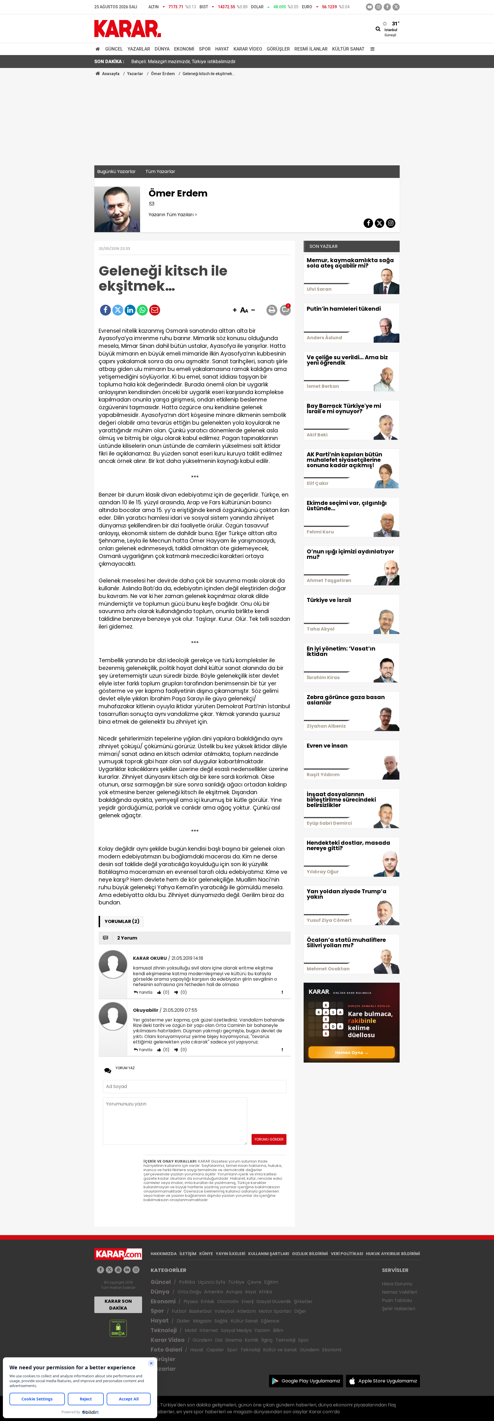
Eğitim (271, 1282)
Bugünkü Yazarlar (116, 171)
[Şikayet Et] (282, 992)
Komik (251, 1340)
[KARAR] (127, 28)
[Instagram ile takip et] (136, 1269)
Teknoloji (164, 1330)
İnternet (209, 1330)
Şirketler (303, 1301)
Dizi (218, 1340)
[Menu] (371, 49)
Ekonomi (184, 49)
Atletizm (246, 1311)
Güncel (114, 49)
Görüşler (278, 49)
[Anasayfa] (98, 49)
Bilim (278, 1330)
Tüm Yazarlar (160, 171)
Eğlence (270, 1321)
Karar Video (248, 49)
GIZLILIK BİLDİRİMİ (310, 1254)
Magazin (202, 1321)
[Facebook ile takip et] (387, 7)
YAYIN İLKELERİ (230, 1254)
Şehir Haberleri (398, 1308)
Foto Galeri (166, 1350)
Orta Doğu (189, 1291)
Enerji (248, 1301)
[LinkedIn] (130, 310)
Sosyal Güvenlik (273, 1301)
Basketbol (200, 1311)
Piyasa (191, 1301)
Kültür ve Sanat (280, 1349)
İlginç (267, 1340)
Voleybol (224, 1311)
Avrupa (234, 1291)
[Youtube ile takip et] (369, 7)
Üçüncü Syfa (211, 1282)
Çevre (254, 1282)
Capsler (215, 1349)
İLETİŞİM (188, 1254)
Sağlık (221, 1321)
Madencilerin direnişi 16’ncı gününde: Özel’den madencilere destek (197, 61)
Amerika (213, 1291)
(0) (166, 992)
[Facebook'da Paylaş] (105, 310)
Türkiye (236, 1282)
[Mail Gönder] (154, 310)
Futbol (179, 1311)
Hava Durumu (397, 1283)
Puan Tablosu (397, 1300)
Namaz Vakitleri (399, 1292)
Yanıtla (145, 992)
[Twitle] (117, 310)
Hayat (222, 49)
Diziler (183, 1321)
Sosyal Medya (236, 1330)
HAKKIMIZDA (164, 1254)
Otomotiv (228, 1301)
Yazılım (262, 1330)
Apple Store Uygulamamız (387, 1381)
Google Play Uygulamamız (311, 1381)
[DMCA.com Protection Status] (118, 1327)
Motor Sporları (275, 1311)
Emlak (207, 1301)
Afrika (265, 1291)
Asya (250, 1291)
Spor (205, 49)
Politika (187, 1282)
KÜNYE (206, 1254)
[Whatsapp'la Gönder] (142, 310)
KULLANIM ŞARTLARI (268, 1254)
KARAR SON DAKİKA (118, 1304)
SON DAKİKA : (109, 61)
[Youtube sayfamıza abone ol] (118, 1269)
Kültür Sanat (348, 49)
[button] (235, 310)
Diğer (300, 1311)
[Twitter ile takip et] (396, 7)
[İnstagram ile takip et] (378, 7)
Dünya (162, 49)
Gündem (202, 1340)
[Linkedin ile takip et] (127, 1269)
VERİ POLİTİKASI (347, 1254)
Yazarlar (139, 49)
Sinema (233, 1340)
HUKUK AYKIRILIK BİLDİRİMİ (393, 1254)
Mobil (191, 1330)
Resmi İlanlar (311, 49)
